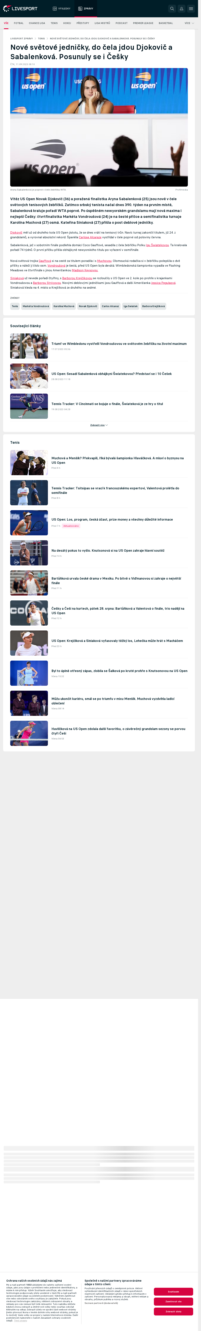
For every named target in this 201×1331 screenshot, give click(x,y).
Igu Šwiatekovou (157, 245)
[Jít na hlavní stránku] (25, 9)
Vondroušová (56, 265)
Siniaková (17, 278)
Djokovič (16, 232)
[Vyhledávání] (172, 9)
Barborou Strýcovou (47, 283)
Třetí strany (20, 1320)
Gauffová (45, 261)
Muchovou (104, 261)
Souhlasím (173, 1291)
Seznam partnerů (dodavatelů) (101, 1303)
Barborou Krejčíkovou (77, 278)
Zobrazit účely (174, 1311)
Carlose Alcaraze (90, 237)
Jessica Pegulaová (163, 283)
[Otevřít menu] (191, 9)
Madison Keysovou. (85, 270)
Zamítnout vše (173, 1301)
